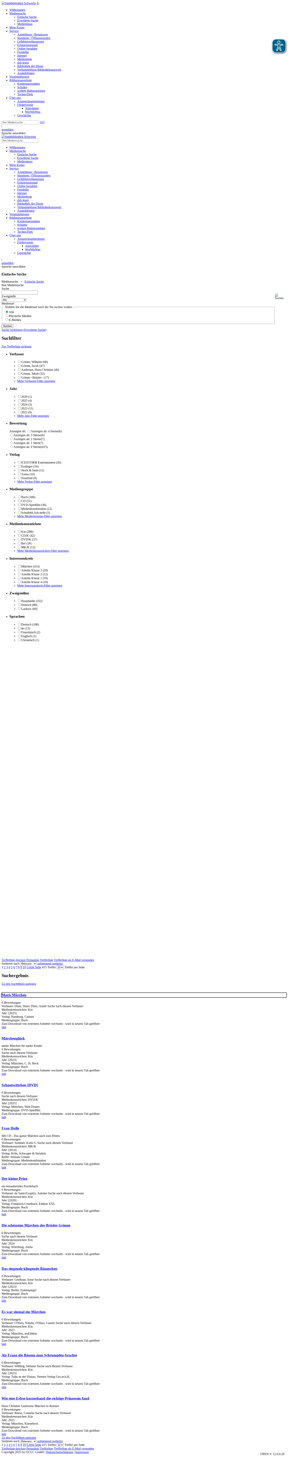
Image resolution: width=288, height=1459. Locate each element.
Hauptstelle (28, 601)
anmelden (8, 129)
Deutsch (26, 624)
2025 (24, 400)
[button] (280, 297)
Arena (25, 474)
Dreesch (26, 605)
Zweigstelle (9, 296)
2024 (24, 404)
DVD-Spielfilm (30, 505)
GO (42, 122)
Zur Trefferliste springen (17, 346)
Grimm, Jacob (30, 365)
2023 (24, 408)
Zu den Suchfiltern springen (19, 983)
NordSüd (27, 478)
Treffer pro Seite (74, 967)
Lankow (26, 608)
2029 (24, 396)
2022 (24, 412)
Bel (23, 543)
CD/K (25, 535)
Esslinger (27, 466)
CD (23, 501)
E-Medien (15, 320)
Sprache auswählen (13, 133)
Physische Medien (20, 316)
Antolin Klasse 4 (31, 582)
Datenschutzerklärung (59, 1452)
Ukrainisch (28, 640)
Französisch (28, 632)
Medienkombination (33, 508)
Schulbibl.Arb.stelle (33, 512)
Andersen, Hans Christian (37, 369)
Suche (5, 288)
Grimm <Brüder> (32, 377)
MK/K (25, 547)
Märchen (26, 566)
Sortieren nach (10, 963)
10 (24, 967)
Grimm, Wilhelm (31, 362)
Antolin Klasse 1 (31, 578)
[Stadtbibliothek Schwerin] (19, 3)
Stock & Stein (29, 470)
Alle (11, 312)
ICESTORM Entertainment (38, 462)
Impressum (82, 1452)
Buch (24, 497)
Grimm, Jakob (30, 373)
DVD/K (26, 539)
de (22, 628)
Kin (23, 531)
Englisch (26, 636)
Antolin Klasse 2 (31, 574)
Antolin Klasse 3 (31, 570)
